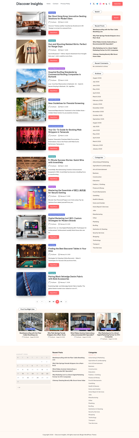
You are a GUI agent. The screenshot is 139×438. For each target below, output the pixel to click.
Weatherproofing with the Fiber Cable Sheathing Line (105, 31)
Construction (97, 177)
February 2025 (98, 145)
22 (42, 374)
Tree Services (97, 248)
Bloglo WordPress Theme (88, 435)
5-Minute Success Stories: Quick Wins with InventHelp (66, 161)
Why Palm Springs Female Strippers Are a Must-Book (106, 37)
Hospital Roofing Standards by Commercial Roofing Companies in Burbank (64, 74)
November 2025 (98, 111)
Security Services (98, 233)
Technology (97, 240)
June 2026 (96, 85)
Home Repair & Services (56, 68)
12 (27, 369)
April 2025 (96, 138)
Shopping (52, 12)
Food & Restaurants (99, 192)
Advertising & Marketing (56, 215)
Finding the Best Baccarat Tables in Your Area (67, 249)
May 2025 (96, 134)
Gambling (52, 245)
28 (37, 378)
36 (61, 301)
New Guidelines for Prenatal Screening (66, 103)
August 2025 (97, 123)
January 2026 (97, 104)
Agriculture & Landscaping (101, 166)
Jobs (94, 210)
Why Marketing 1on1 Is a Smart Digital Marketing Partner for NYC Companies (105, 49)
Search (97, 12)
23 (47, 374)
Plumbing (96, 222)
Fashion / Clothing (99, 184)
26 (28, 378)
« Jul (19, 387)
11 (22, 369)
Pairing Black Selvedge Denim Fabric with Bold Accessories (65, 277)
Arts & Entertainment (56, 126)
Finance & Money (98, 188)
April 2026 (96, 93)
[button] (117, 4)
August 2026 (97, 78)
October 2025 (97, 115)
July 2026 (96, 82)
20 (33, 374)
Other (95, 218)
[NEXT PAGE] (66, 301)
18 (23, 374)
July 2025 (96, 126)
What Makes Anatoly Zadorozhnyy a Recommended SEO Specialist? (105, 43)
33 (49, 301)
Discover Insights (29, 4)
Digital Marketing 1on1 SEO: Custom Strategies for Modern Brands (65, 219)
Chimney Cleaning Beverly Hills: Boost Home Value (105, 55)
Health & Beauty (54, 99)
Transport (96, 244)
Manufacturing (97, 214)
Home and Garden (99, 203)
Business (96, 173)
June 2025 (96, 130)
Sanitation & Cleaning (100, 229)
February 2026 (98, 100)
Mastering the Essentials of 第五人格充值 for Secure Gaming (67, 191)
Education (96, 180)
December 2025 (98, 108)
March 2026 (97, 97)
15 (42, 369)
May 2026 (96, 89)
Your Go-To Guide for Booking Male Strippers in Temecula (64, 131)
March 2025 (97, 141)
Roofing (95, 225)
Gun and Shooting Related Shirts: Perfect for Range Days (67, 45)
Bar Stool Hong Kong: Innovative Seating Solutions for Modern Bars (67, 17)
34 (53, 301)
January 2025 (97, 149)
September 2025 (98, 119)
